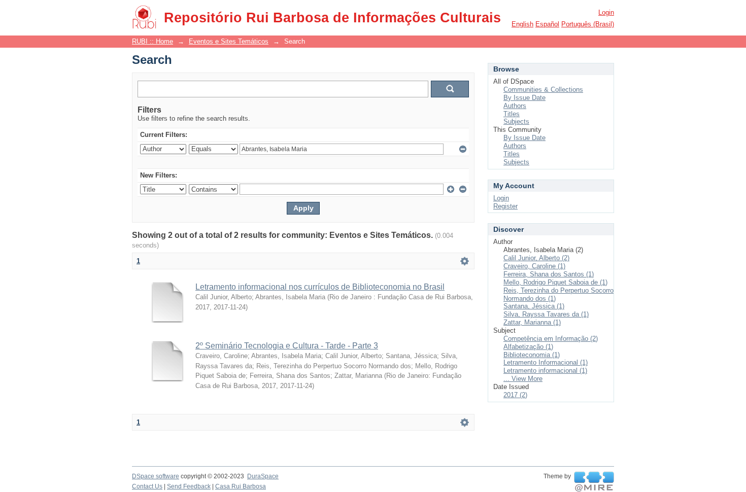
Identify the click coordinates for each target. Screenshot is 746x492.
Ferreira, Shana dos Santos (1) (548, 274)
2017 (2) (515, 395)
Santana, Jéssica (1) (533, 306)
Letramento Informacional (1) (545, 362)
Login (606, 12)
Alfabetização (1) (528, 346)
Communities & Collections (543, 89)
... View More (522, 378)
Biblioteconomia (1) (531, 355)
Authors (514, 106)
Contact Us (147, 486)
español (547, 24)
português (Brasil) (587, 24)
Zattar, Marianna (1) (532, 322)
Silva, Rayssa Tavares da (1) (546, 314)
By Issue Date (524, 97)
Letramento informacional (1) (545, 370)
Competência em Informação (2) (550, 338)
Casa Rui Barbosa (240, 486)
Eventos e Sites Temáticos (228, 41)
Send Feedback (189, 486)
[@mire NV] (594, 481)
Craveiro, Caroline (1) (534, 266)
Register (505, 206)
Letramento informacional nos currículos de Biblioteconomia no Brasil (320, 287)
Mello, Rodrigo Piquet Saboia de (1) (555, 282)
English (522, 24)
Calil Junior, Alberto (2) (536, 258)
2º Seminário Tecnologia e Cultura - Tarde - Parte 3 (286, 345)
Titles (511, 114)
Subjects (516, 121)
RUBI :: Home (152, 41)
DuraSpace (263, 476)
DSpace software (155, 476)
